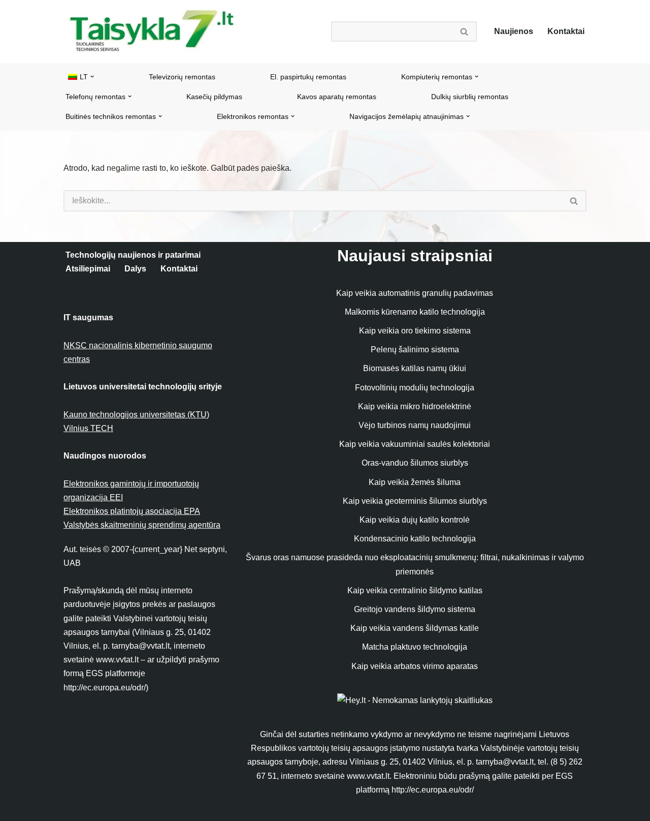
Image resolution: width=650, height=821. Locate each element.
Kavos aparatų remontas (336, 97)
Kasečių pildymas (214, 97)
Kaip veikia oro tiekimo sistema (415, 330)
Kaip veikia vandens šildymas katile (414, 628)
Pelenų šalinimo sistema (415, 349)
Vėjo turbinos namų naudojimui (415, 425)
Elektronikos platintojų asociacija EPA (131, 511)
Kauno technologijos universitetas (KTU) (136, 414)
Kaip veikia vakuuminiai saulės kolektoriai (414, 444)
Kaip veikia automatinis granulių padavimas (414, 293)
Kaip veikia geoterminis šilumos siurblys (415, 501)
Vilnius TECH (88, 428)
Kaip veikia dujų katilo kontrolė (415, 519)
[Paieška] (464, 31)
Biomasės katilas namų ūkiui (414, 368)
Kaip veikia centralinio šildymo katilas (414, 590)
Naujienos (513, 31)
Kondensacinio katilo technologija (415, 538)
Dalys (135, 268)
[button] (92, 76)
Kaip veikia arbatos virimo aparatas (414, 666)
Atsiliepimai (88, 268)
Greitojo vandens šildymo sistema (414, 609)
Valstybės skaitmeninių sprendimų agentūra (141, 525)
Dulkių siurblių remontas (469, 97)
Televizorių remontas (182, 77)
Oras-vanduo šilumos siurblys (415, 463)
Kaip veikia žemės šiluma (415, 482)
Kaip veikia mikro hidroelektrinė (414, 406)
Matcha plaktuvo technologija (414, 647)
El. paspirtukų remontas (308, 77)
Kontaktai (565, 31)
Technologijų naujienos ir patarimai (133, 255)
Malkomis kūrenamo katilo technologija (415, 312)
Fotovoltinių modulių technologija (414, 387)
